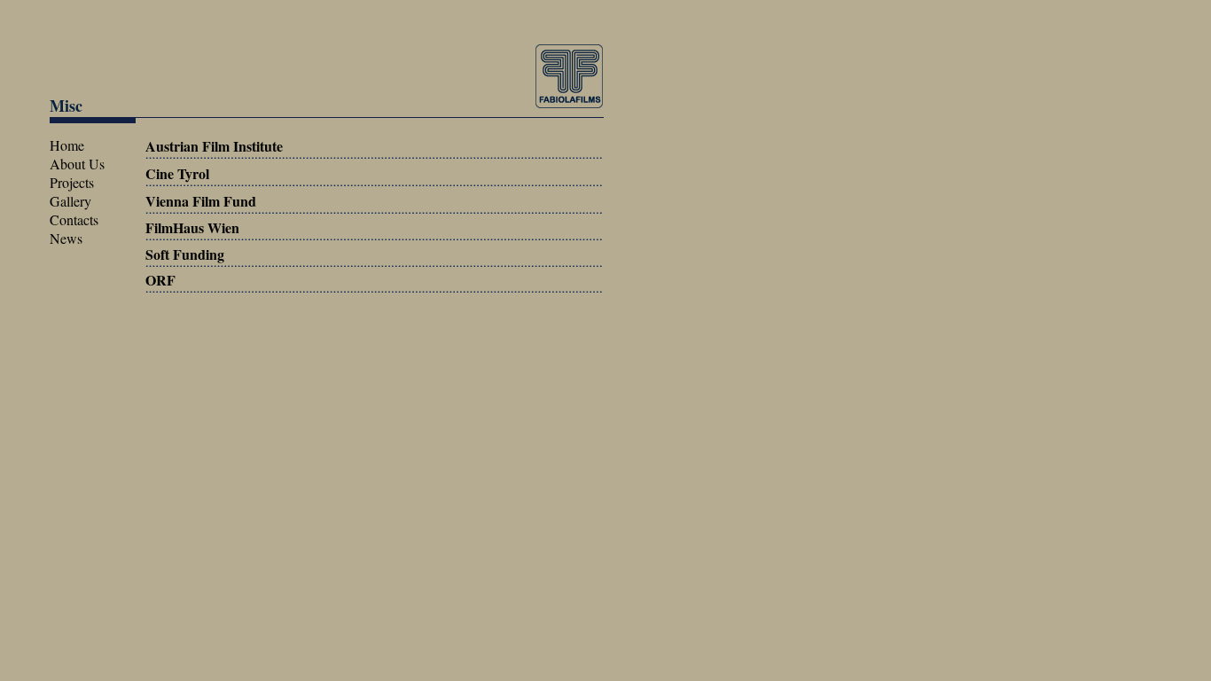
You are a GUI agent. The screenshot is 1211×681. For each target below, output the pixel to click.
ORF (160, 280)
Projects (72, 182)
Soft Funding (184, 254)
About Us (77, 163)
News (66, 238)
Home (67, 145)
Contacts (74, 219)
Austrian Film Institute (214, 146)
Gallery (70, 201)
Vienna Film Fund (200, 201)
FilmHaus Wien (192, 227)
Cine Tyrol (177, 173)
